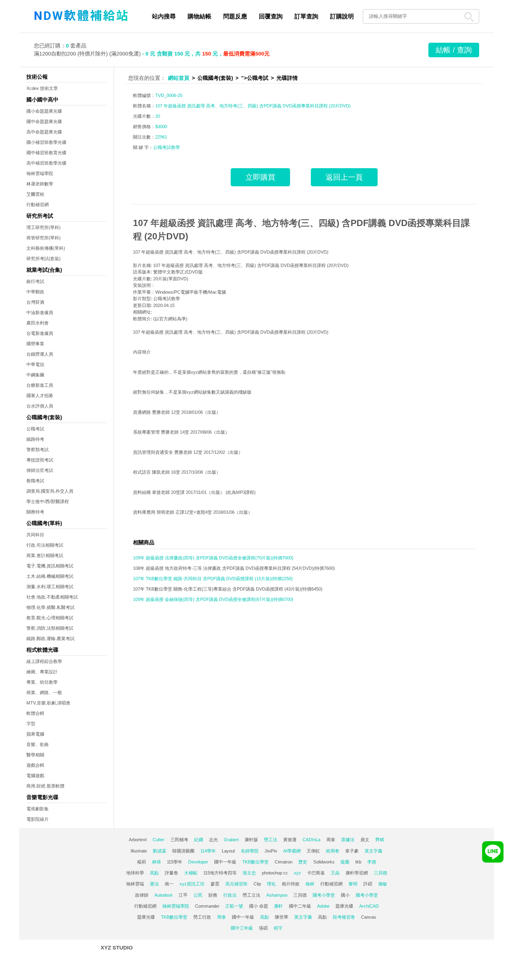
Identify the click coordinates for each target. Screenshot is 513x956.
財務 (212, 895)
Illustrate (139, 850)
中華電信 (35, 364)
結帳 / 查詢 (454, 50)
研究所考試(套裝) (43, 258)
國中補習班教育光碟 (46, 152)
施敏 (382, 883)
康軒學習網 (357, 872)
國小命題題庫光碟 (44, 111)
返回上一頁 (344, 177)
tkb (358, 861)
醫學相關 (35, 754)
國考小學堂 (324, 895)
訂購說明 (342, 16)
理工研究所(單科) (43, 227)
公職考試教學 (166, 147)
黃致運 (290, 839)
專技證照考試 (39, 459)
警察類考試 (37, 449)
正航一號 (234, 906)
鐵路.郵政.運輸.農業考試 (50, 638)
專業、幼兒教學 (42, 682)
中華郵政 (35, 291)
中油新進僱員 (39, 312)
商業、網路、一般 (44, 692)
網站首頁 (178, 78)
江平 (183, 895)
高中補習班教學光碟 (46, 163)
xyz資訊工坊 (192, 883)
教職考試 (35, 480)
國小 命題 (258, 906)
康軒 (278, 906)
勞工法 (270, 839)
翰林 (309, 883)
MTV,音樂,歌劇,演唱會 (48, 702)
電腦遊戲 (35, 775)
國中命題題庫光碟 (44, 121)
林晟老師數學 (39, 183)
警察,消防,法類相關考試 (49, 628)
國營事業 (35, 343)
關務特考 (35, 511)
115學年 (174, 861)
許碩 (367, 883)
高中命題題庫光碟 (44, 131)
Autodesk (163, 895)
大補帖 (190, 872)
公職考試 (35, 428)
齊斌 (379, 839)
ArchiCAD (369, 906)
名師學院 (250, 850)
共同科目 (35, 534)
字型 (30, 723)
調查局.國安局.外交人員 (49, 491)
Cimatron (283, 861)
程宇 (278, 927)
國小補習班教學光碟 (46, 142)
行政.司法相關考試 (44, 545)
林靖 (156, 861)
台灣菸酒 (35, 302)
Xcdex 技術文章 (42, 88)
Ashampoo (276, 895)
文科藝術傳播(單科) (45, 248)
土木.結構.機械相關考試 (49, 576)
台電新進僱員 (39, 333)
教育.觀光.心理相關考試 (49, 617)
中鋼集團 (35, 374)
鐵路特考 (35, 439)
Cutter (158, 839)
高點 (154, 872)
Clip (257, 883)
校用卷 (332, 850)
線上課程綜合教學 (44, 661)
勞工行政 (202, 917)
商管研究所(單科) (43, 237)
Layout (228, 850)
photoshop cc (275, 872)
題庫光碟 (344, 906)
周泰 (330, 839)
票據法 (347, 839)
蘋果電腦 (35, 734)
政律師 (141, 895)
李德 (371, 861)
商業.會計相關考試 (44, 555)
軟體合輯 (35, 713)
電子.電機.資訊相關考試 (49, 565)
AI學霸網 (292, 850)
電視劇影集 (37, 808)
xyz (297, 872)
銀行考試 (35, 281)
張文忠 (249, 872)
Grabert (231, 839)
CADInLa (311, 839)
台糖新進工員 (39, 385)
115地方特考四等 (220, 872)
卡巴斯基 (316, 872)
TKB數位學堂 (255, 861)
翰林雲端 (135, 883)
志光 (213, 839)
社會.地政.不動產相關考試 (52, 596)
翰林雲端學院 (39, 173)
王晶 (335, 872)
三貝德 (380, 872)
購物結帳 (199, 16)
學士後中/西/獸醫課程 (47, 501)
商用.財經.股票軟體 (45, 785)
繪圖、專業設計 (42, 671)
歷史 (302, 861)
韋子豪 (352, 850)
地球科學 (135, 872)
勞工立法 (251, 895)
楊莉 (141, 861)
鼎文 (364, 839)
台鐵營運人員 (39, 354)
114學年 (208, 850)
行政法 (230, 895)
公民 (198, 895)
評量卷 (171, 872)
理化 (271, 883)
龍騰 (345, 861)
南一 (169, 883)
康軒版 (251, 839)
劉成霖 (159, 850)
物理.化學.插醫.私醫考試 (50, 607)
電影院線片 (37, 819)
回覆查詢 (271, 16)
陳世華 (281, 917)
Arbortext (138, 839)
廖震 (214, 883)
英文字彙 (373, 850)
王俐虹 (313, 850)
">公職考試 (254, 78)
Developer (198, 861)
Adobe (323, 906)
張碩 (263, 927)
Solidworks (324, 861)
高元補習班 (236, 883)
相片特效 (291, 883)
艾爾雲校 (35, 194)
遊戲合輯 (35, 765)
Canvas (368, 917)
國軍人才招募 (39, 395)
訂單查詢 (306, 16)
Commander (207, 906)
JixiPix (271, 850)
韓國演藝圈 (183, 850)
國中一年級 (225, 861)
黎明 (353, 883)
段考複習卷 (344, 917)
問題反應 (235, 16)
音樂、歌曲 (37, 744)
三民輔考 (179, 839)
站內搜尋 (164, 16)
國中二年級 (300, 906)
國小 (345, 895)
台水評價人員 (39, 405)
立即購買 (260, 177)
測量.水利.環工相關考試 (49, 586)
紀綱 (198, 839)
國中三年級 (242, 927)
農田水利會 (37, 322)
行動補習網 (37, 204)
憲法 (154, 883)
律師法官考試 (39, 470)
